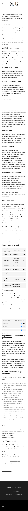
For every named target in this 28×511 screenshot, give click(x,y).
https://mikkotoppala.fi (17, 28)
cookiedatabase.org (7, 471)
